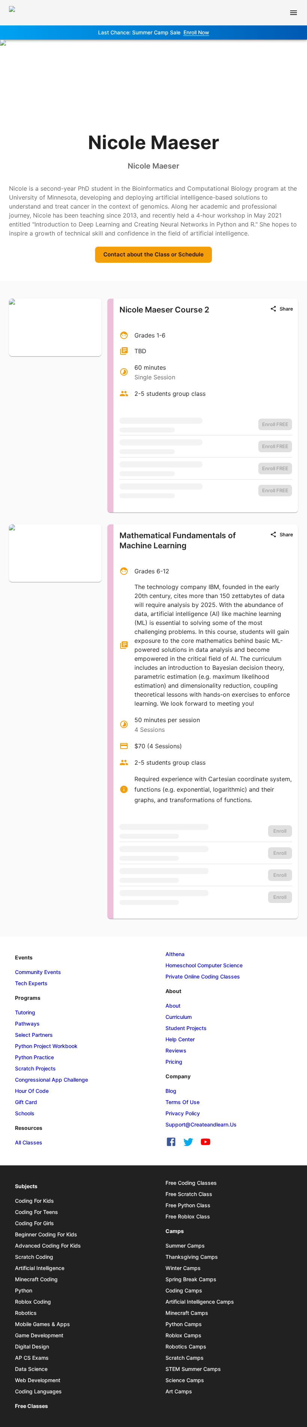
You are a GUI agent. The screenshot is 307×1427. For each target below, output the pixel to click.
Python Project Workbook (46, 1046)
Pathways (27, 1023)
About (172, 1005)
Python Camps (183, 1324)
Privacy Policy (182, 1113)
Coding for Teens (36, 1212)
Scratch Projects (35, 1068)
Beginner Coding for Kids (46, 1234)
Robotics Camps (185, 1346)
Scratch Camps (184, 1357)
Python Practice (34, 1057)
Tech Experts (31, 983)
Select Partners (34, 1035)
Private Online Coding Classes (202, 976)
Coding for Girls (34, 1223)
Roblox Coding (33, 1301)
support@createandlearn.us (201, 1124)
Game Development (39, 1335)
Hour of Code (32, 1091)
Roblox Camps (183, 1335)
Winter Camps (183, 1268)
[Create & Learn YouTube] (205, 1141)
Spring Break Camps (190, 1279)
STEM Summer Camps (193, 1369)
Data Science (31, 1369)
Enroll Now (196, 32)
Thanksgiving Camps (191, 1257)
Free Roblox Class (187, 1216)
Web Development (37, 1380)
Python (23, 1290)
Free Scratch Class (188, 1194)
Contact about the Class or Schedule (153, 254)
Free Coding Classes (191, 1183)
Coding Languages (38, 1391)
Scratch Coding (34, 1257)
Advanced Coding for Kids (48, 1245)
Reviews (175, 1050)
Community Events (38, 972)
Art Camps (178, 1391)
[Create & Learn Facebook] (171, 1141)
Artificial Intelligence (39, 1268)
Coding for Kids (34, 1201)
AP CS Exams (32, 1357)
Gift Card (26, 1102)
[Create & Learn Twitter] (188, 1141)
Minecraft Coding (36, 1279)
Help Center (180, 1039)
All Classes (28, 1142)
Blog (170, 1091)
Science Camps (184, 1380)
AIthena (175, 954)
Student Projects (186, 1028)
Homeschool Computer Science (204, 965)
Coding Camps (183, 1290)
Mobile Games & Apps (42, 1324)
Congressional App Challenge (51, 1079)
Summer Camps (185, 1245)
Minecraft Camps (186, 1313)
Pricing (173, 1061)
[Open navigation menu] (294, 13)
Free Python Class (187, 1205)
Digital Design (32, 1346)
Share (286, 309)
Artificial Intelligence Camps (199, 1301)
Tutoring (25, 1012)
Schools (24, 1113)
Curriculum (178, 1017)
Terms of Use (182, 1102)
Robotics (26, 1313)
